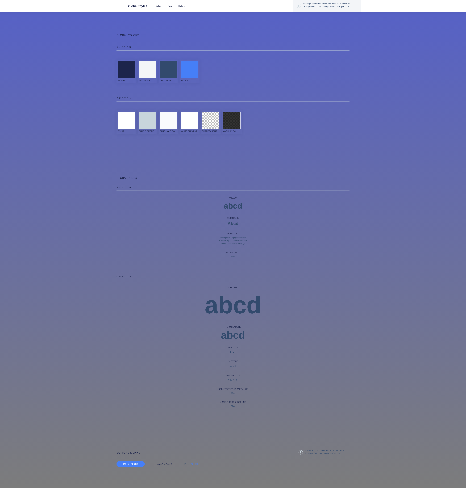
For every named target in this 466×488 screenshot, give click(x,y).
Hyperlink (194, 464)
